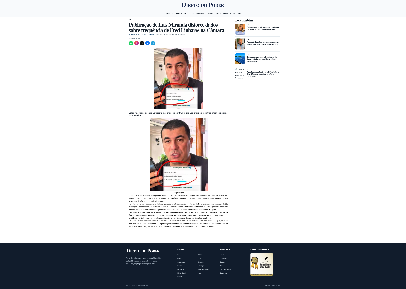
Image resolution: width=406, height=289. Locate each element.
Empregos (227, 13)
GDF (185, 13)
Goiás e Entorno (203, 269)
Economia (237, 13)
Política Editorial (225, 269)
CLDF (192, 13)
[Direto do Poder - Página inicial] (143, 251)
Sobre (222, 255)
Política (179, 13)
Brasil (199, 273)
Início (167, 13)
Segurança (200, 13)
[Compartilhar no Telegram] (153, 43)
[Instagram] (136, 43)
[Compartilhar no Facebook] (147, 43)
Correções (223, 273)
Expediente (223, 258)
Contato (222, 262)
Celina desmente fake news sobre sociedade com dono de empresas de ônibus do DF (263, 28)
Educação (210, 13)
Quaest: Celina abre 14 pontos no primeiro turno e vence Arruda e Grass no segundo (263, 43)
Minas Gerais (181, 273)
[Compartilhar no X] (142, 43)
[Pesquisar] (278, 13)
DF (173, 13)
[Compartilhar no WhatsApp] (131, 43)
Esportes (180, 277)
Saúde (218, 13)
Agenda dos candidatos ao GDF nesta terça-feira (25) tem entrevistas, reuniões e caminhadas (263, 73)
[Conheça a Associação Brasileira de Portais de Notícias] (261, 264)
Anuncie (222, 266)
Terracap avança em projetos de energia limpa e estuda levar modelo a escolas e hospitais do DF (262, 59)
